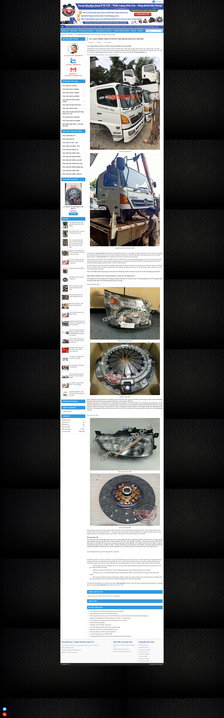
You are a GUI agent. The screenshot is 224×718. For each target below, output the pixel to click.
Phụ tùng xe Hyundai (144, 649)
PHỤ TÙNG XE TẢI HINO (86, 31)
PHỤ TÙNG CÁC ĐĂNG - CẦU (71, 146)
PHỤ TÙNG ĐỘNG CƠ (69, 135)
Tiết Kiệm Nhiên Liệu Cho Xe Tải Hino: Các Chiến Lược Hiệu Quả (76, 349)
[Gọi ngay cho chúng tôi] (4, 714)
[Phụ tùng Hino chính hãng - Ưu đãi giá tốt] (65, 371)
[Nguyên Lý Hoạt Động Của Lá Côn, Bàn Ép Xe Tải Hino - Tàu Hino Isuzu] (65, 256)
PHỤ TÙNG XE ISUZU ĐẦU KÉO (72, 105)
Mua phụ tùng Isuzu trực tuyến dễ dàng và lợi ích (103, 629)
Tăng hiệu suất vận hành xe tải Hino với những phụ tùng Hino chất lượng (77, 322)
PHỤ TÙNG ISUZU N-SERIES (71, 89)
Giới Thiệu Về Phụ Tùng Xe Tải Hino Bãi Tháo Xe (104, 613)
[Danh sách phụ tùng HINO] (65, 274)
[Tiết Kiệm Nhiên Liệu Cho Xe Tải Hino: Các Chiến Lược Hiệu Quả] (65, 353)
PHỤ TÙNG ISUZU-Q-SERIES (71, 96)
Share (91, 42)
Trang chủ (65, 31)
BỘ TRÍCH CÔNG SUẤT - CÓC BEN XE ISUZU (73, 125)
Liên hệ (140, 31)
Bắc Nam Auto (67, 411)
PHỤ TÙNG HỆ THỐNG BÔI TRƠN (72, 163)
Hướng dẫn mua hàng (121, 31)
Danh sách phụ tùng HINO (76, 268)
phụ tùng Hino (117, 565)
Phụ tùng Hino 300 (93, 284)
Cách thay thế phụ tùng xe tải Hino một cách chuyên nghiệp (76, 375)
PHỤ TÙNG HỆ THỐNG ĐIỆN (71, 170)
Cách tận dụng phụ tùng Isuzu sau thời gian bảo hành (76, 287)
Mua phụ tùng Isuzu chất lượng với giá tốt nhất (103, 631)
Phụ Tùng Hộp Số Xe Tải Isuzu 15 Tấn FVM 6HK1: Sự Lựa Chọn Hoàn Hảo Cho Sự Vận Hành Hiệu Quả (76, 243)
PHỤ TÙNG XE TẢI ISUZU (103, 31)
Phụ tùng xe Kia (143, 656)
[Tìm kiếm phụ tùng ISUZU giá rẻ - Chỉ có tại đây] (65, 388)
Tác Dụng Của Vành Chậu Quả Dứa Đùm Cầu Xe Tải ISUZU (76, 224)
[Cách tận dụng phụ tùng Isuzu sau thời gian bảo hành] (65, 291)
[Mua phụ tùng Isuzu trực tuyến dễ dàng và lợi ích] (65, 300)
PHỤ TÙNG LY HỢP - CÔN (70, 142)
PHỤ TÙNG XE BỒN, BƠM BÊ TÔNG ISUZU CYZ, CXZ (73, 112)
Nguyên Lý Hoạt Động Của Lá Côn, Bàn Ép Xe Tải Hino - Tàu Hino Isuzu (77, 252)
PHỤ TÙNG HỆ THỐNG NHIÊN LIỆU (73, 167)
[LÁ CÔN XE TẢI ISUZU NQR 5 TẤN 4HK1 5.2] (73, 194)
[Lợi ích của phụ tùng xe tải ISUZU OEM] (65, 318)
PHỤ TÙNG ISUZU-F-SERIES (71, 92)
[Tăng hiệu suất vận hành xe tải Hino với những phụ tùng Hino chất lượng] (65, 326)
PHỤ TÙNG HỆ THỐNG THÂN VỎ (72, 174)
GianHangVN (159, 664)
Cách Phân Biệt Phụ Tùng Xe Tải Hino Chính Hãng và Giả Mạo (76, 393)
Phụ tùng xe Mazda (144, 654)
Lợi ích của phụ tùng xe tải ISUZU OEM (101, 634)
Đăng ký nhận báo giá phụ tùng (122, 651)
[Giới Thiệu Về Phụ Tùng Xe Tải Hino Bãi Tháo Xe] (65, 237)
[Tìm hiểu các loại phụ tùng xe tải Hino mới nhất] (65, 362)
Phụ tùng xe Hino (143, 645)
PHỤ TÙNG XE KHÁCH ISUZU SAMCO (71, 100)
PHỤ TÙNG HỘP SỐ (68, 139)
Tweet (99, 42)
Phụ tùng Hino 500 (92, 415)
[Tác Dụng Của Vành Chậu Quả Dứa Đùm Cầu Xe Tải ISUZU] (65, 228)
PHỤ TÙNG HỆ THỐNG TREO (71, 153)
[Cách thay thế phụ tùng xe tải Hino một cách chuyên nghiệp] (65, 379)
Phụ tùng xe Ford (143, 652)
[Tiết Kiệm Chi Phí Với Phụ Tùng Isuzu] (65, 282)
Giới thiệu (73, 31)
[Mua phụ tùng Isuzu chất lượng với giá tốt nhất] (65, 309)
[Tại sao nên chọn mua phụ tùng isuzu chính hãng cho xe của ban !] (65, 265)
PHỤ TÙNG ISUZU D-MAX (70, 108)
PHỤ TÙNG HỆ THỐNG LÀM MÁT (72, 160)
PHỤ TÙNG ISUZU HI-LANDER (71, 120)
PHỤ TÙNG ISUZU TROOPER (71, 117)
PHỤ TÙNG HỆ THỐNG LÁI (70, 149)
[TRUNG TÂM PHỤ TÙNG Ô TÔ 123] (112, 28)
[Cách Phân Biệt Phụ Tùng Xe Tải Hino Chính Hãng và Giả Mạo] (65, 397)
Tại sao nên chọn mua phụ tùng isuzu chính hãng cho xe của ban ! (76, 261)
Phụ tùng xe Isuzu (144, 647)
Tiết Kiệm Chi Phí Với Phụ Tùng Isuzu (100, 625)
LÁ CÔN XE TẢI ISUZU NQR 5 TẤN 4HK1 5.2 (73, 207)
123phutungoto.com (72, 652)
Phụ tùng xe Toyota (144, 658)
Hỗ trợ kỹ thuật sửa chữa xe (121, 649)
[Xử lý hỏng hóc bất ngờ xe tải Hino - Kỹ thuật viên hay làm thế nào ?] (65, 344)
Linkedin (108, 42)
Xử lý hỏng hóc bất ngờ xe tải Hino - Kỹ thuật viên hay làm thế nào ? (76, 340)
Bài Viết (133, 31)
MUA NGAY (73, 213)
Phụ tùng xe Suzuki (144, 661)
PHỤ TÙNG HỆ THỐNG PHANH (71, 156)
